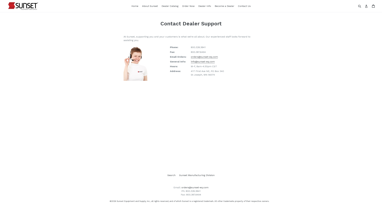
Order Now (188, 6)
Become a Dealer (224, 6)
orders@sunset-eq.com (204, 56)
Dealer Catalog (170, 6)
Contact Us (244, 6)
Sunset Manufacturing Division (197, 175)
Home (134, 6)
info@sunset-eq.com (203, 61)
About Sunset (150, 6)
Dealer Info (204, 6)
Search (171, 175)
